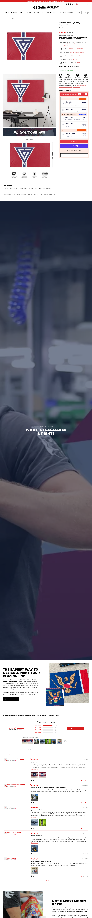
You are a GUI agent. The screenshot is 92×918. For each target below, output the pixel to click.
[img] (34, 759)
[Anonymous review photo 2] (42, 822)
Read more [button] (34, 769)
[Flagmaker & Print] (46, 7)
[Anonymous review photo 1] (34, 822)
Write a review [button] (75, 729)
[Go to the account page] (85, 12)
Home (4, 18)
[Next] (69, 1)
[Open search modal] (3, 12)
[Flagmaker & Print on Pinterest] (70, 4)
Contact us (75, 59)
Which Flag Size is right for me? (75, 48)
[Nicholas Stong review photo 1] (34, 848)
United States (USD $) (83, 4)
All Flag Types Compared (77, 52)
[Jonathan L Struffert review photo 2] (42, 775)
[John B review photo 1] (34, 870)
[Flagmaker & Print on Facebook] (66, 4)
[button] (63, 32)
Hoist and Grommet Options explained (77, 55)
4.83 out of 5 (20, 728)
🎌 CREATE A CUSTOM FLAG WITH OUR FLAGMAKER (74, 155)
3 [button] (46, 880)
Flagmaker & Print (64, 25)
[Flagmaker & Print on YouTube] (74, 4)
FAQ (78, 62)
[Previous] (23, 1)
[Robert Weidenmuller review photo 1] (34, 797)
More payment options (74, 150)
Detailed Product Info (67, 35)
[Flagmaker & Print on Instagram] (68, 4)
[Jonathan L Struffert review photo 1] (34, 775)
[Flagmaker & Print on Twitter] (72, 4)
